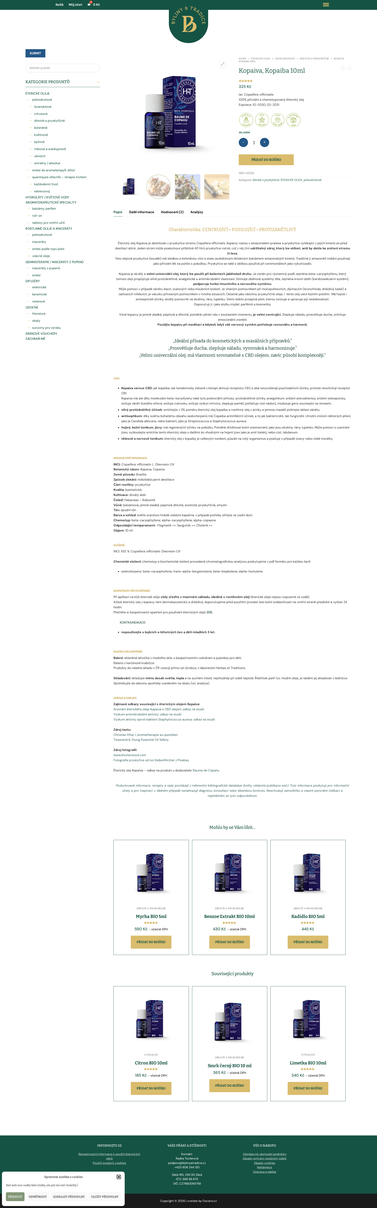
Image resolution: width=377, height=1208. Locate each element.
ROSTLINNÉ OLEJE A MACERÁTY (49, 229)
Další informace (141, 212)
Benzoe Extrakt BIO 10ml (229, 916)
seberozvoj (42, 191)
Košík (60, 5)
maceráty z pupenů (46, 268)
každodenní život (46, 184)
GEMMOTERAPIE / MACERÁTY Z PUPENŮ (55, 262)
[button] (119, 1177)
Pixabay (183, 760)
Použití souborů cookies (109, 1163)
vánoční (39, 156)
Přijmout (15, 1197)
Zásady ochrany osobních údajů (264, 1158)
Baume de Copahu (206, 770)
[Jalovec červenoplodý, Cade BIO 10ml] (349, 68)
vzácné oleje (41, 256)
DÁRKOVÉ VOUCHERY (41, 334)
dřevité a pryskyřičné (49, 121)
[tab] (117, 212)
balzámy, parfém (44, 208)
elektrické (39, 287)
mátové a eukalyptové (50, 149)
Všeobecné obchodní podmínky (264, 1154)
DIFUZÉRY (33, 281)
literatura (39, 313)
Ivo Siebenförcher (162, 760)
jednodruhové (42, 100)
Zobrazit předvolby (69, 1197)
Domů (242, 58)
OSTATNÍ (32, 307)
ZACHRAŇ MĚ (35, 339)
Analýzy (196, 212)
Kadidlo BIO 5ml (308, 916)
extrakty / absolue (47, 163)
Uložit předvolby (105, 1197)
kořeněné (40, 128)
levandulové (42, 107)
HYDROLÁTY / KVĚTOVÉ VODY (47, 197)
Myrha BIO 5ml (151, 916)
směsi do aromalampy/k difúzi (53, 170)
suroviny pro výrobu (46, 328)
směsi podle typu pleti (48, 249)
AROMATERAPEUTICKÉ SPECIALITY (51, 202)
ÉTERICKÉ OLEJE (38, 93)
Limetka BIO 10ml (308, 1063)
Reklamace (264, 1167)
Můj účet (75, 5)
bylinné (39, 142)
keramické (39, 294)
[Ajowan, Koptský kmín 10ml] (343, 68)
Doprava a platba (264, 1172)
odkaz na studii (193, 709)
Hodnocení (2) (172, 212)
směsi (36, 275)
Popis (117, 212)
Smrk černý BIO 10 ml (230, 1065)
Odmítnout (38, 1197)
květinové (41, 135)
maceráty (39, 242)
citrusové (41, 114)
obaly (36, 321)
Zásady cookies (264, 1163)
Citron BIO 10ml (151, 1063)
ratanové (38, 301)
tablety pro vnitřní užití (48, 223)
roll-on (37, 216)
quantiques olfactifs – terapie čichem (59, 177)
